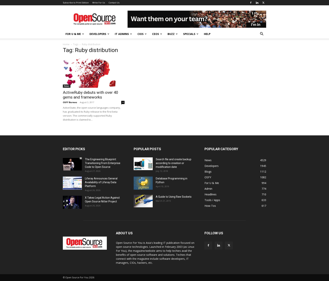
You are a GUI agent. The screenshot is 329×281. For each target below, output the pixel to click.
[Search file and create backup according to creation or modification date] (143, 163)
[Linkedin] (257, 2)
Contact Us (114, 2)
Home (66, 44)
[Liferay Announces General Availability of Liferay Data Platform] (72, 183)
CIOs (140, 34)
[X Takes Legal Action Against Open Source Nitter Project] (72, 202)
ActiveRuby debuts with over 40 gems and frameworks (90, 94)
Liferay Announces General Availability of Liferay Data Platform (101, 182)
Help (207, 34)
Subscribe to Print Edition (76, 2)
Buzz (171, 34)
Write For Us (98, 2)
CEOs (155, 34)
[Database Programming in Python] (143, 183)
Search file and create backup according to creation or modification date (173, 163)
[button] (261, 34)
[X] (263, 2)
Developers (97, 34)
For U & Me (73, 34)
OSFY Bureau (70, 102)
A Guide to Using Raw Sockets (174, 196)
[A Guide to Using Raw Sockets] (143, 201)
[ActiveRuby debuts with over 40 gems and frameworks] (94, 72)
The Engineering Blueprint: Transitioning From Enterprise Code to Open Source (102, 163)
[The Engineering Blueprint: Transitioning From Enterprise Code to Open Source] (72, 163)
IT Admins (122, 34)
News (66, 86)
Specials (189, 34)
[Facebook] (251, 2)
